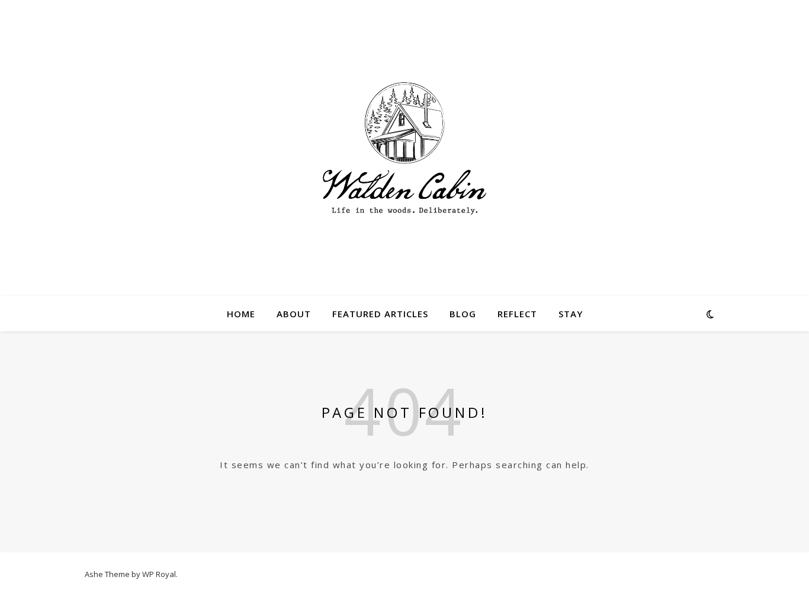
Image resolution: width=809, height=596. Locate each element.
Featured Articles (380, 314)
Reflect (517, 314)
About (294, 314)
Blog (463, 314)
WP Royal (159, 574)
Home (241, 314)
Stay (570, 314)
